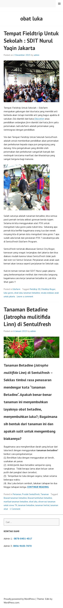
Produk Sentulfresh (31, 494)
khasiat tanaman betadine (15, 498)
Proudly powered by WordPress (19, 598)
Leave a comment (25, 296)
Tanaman (45, 494)
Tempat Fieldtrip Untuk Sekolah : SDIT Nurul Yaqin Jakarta (31, 40)
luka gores (8, 292)
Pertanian (17, 494)
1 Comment (15, 509)
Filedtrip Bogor (48, 289)
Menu (59, 3)
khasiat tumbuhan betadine (40, 498)
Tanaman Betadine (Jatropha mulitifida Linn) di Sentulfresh (27, 317)
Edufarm (16, 289)
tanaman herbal (42, 505)
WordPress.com (11, 602)
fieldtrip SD (35, 289)
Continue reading (38, 487)
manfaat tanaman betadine (16, 501)
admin (36, 55)
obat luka (18, 292)
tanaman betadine (32, 292)
